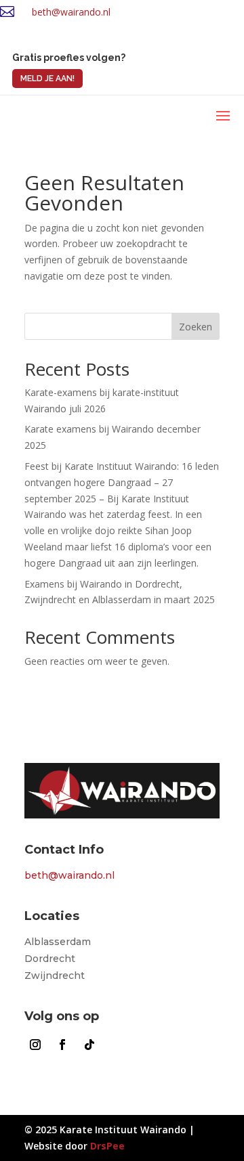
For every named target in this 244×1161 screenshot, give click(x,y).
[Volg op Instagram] (35, 1044)
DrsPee (107, 1145)
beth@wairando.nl (71, 11)
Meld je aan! (47, 78)
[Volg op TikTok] (89, 1044)
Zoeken (195, 326)
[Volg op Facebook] (62, 1044)
